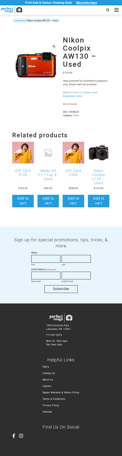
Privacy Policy (51, 405)
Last (63, 265)
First (33, 265)
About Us (48, 379)
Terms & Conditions (54, 398)
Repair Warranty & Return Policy (61, 392)
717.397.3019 (54, 335)
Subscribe (61, 289)
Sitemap (47, 411)
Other (76, 115)
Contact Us (49, 373)
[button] (116, 10)
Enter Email (36, 281)
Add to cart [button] (23, 200)
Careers (47, 386)
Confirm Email (67, 281)
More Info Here (86, 2)
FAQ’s (46, 366)
